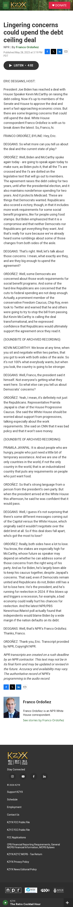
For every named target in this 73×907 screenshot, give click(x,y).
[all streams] (68, 902)
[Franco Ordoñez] (11, 707)
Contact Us (13, 814)
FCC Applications (16, 837)
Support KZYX (15, 792)
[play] (5, 902)
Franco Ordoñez (27, 47)
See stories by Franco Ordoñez (43, 720)
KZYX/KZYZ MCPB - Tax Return (24, 854)
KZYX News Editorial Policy (22, 869)
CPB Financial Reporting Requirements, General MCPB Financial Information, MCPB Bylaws (33, 846)
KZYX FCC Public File (18, 822)
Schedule (12, 799)
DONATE (61, 5)
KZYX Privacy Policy (18, 862)
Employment (14, 807)
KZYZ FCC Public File (18, 830)
